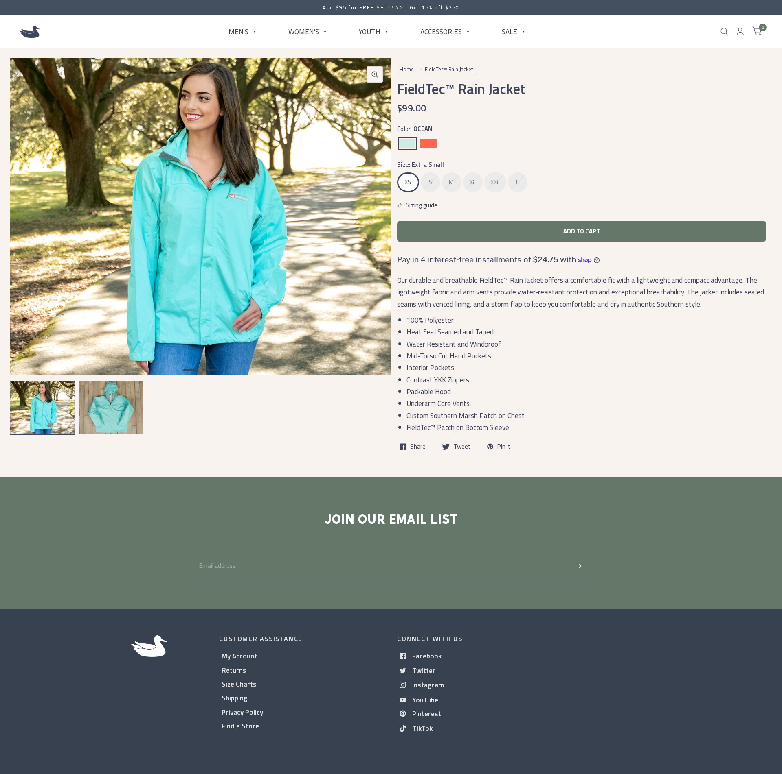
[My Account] (740, 31)
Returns (234, 670)
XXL (495, 182)
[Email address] (578, 565)
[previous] (26, 243)
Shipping (235, 697)
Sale (509, 31)
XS (408, 182)
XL (473, 182)
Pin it (504, 446)
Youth (369, 31)
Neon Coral (428, 143)
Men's (238, 31)
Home (407, 69)
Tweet (462, 446)
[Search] (724, 31)
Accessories (441, 31)
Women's (303, 31)
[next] (374, 243)
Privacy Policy (242, 711)
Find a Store (240, 725)
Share (418, 446)
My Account (239, 655)
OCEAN (407, 143)
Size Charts (239, 683)
